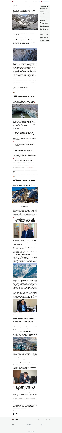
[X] (20, 89)
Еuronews (34, 102)
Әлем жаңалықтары (22, 87)
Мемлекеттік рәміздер (29, 425)
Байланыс (42, 424)
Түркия (17, 87)
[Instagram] (13, 89)
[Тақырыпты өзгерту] (39, 1)
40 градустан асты (30, 167)
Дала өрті (14, 171)
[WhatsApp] (15, 89)
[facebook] (43, 419)
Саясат (13, 424)
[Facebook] (18, 89)
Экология (27, 87)
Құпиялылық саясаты (28, 424)
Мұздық (14, 87)
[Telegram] (17, 89)
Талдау (13, 425)
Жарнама (42, 425)
